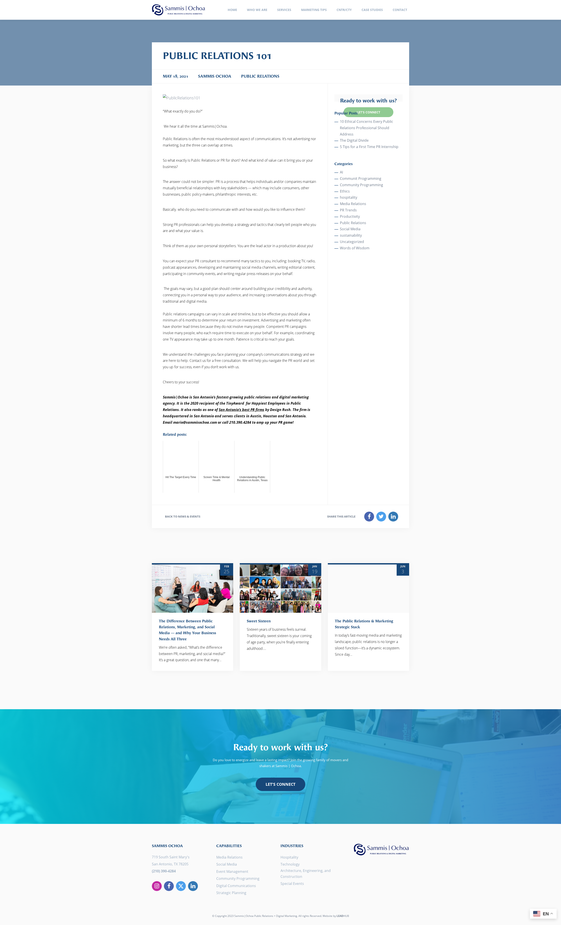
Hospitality (289, 857)
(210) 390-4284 (164, 871)
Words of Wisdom (354, 248)
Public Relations (353, 222)
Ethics (345, 191)
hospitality (348, 197)
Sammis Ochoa (178, 10)
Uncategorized (352, 241)
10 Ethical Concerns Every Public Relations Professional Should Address (366, 128)
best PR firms (253, 409)
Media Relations (353, 203)
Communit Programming (360, 178)
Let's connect (280, 784)
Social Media (350, 229)
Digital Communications (236, 885)
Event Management (232, 871)
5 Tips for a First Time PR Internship (369, 146)
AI (341, 172)
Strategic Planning (231, 892)
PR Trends (348, 210)
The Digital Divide (354, 140)
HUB (343, 916)
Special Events (292, 883)
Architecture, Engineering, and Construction (305, 873)
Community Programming (361, 184)
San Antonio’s (230, 409)
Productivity (350, 216)
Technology (290, 864)
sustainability (351, 235)
